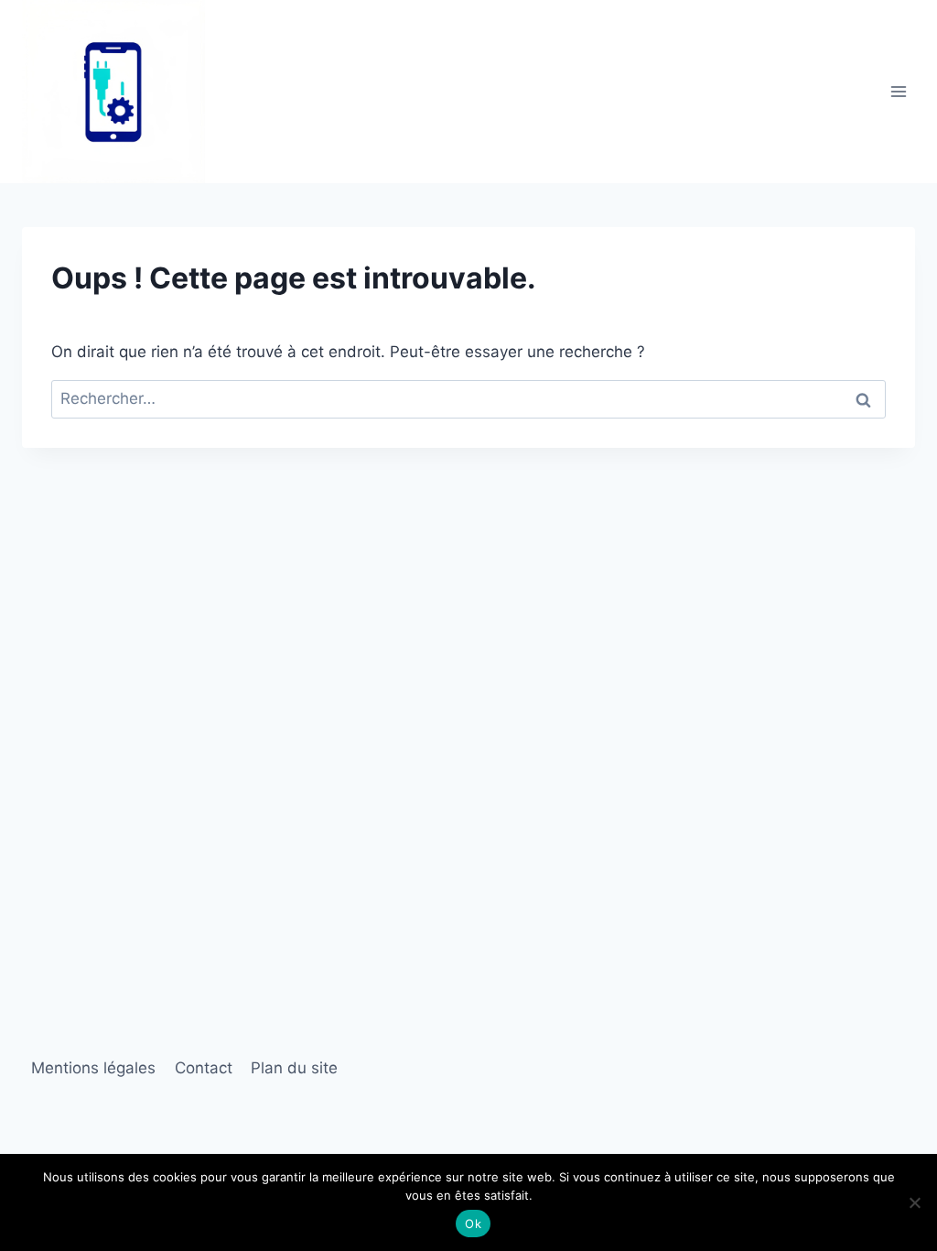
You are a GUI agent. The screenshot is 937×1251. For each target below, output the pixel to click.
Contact (203, 1068)
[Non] (914, 1202)
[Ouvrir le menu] (898, 91)
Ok (473, 1223)
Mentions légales (93, 1068)
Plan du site (294, 1068)
